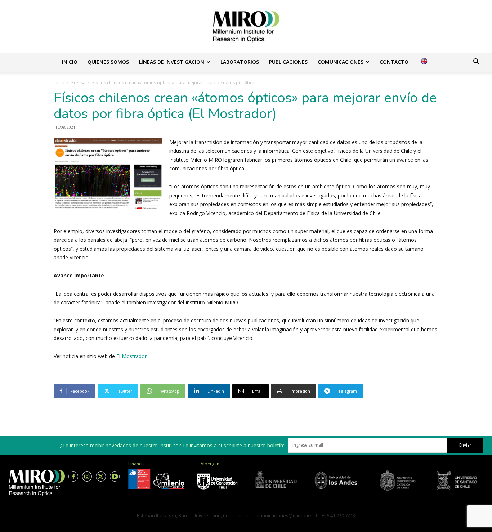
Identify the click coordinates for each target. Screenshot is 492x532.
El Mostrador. (132, 356)
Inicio (69, 61)
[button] (476, 62)
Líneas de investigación (171, 61)
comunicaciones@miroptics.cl (285, 515)
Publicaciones (288, 61)
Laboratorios (239, 61)
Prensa (78, 83)
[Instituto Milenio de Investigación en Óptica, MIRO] (246, 26)
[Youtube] (115, 476)
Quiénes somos (108, 61)
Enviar (465, 445)
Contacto (394, 61)
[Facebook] (73, 476)
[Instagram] (87, 476)
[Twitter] (101, 476)
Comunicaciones (340, 61)
